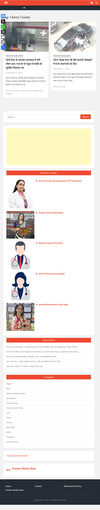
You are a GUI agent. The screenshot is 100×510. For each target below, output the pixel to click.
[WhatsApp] (3, 26)
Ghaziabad (10, 398)
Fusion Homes (26, 90)
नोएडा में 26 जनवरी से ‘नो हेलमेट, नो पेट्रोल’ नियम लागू (24, 366)
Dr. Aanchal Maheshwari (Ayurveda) (52, 304)
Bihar (8, 388)
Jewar (8, 417)
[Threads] (3, 31)
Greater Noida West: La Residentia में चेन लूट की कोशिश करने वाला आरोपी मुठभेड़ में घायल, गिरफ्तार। (42, 347)
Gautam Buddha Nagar (16, 393)
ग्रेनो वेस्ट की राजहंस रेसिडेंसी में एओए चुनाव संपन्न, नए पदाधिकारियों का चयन (31, 356)
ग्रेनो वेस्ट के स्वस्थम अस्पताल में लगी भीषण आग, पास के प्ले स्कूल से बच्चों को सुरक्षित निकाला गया (24, 64)
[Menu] (5, 2)
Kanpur (9, 422)
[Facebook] (3, 16)
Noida (8, 432)
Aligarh (9, 383)
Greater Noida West (14, 56)
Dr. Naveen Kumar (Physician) (49, 242)
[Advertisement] (48, 146)
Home (8, 486)
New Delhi (10, 427)
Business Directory (72, 486)
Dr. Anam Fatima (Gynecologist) (50, 273)
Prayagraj (10, 437)
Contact (38, 486)
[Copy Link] (3, 42)
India (8, 412)
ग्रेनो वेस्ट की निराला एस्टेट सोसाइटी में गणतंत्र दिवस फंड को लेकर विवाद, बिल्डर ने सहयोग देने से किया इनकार (42, 351)
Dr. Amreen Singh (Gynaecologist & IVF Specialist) (59, 180)
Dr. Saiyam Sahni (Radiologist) (49, 212)
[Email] (3, 37)
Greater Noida (12, 403)
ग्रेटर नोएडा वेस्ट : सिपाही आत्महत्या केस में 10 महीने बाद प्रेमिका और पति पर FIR (33, 361)
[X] (3, 21)
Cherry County (12, 90)
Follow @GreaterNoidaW (17, 455)
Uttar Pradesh (12, 441)
